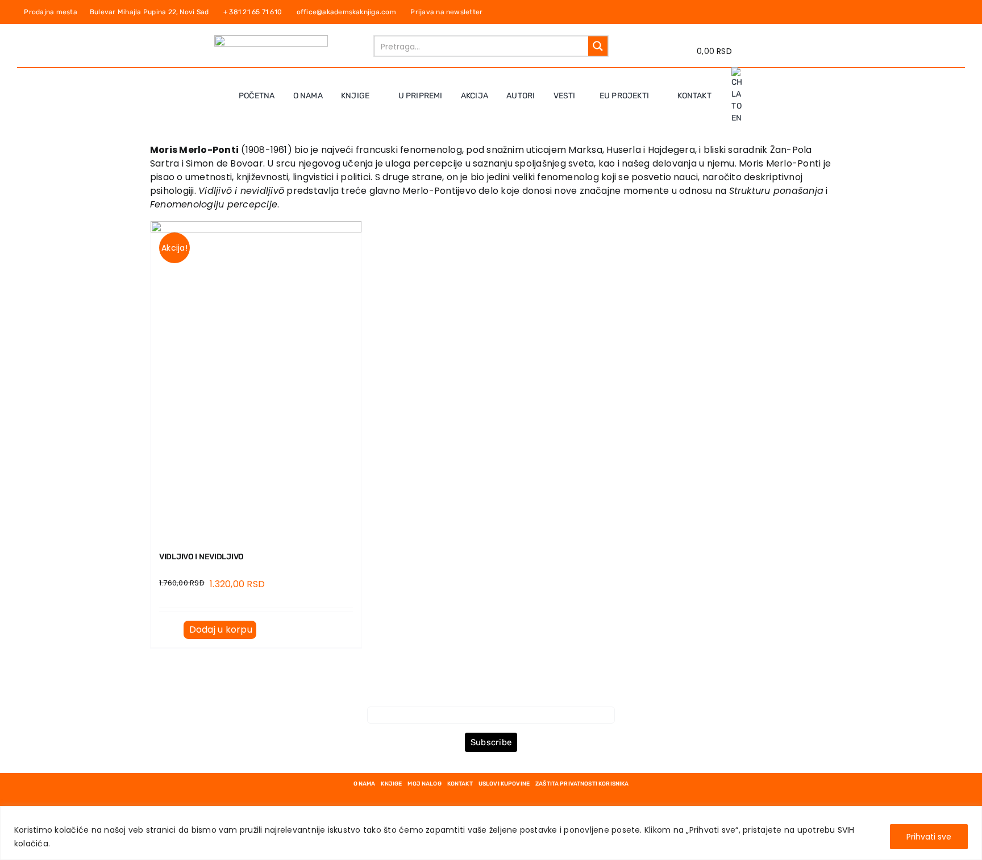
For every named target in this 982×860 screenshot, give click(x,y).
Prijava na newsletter (445, 12)
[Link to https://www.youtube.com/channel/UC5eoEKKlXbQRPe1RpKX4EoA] (957, 11)
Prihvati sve (928, 836)
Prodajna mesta (52, 12)
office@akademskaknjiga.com (348, 12)
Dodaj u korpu (220, 629)
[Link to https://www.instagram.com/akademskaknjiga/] (945, 11)
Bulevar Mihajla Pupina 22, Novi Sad (152, 12)
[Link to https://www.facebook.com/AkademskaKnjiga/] (933, 11)
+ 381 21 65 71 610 (255, 12)
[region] (491, 833)
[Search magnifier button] (597, 46)
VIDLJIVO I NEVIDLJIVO (201, 557)
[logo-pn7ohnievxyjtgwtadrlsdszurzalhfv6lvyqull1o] (271, 39)
